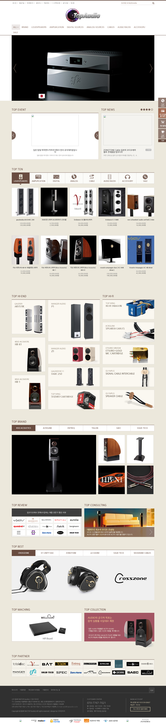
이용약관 (23, 690)
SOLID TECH (118, 553)
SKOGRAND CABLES (142, 553)
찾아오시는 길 (55, 690)
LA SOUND (94, 553)
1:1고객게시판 (55, 3)
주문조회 (46, 3)
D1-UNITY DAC (47, 553)
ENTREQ (71, 428)
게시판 (72, 3)
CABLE (92, 181)
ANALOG (74, 181)
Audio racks (124, 27)
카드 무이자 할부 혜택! (140, 709)
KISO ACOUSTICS (23, 428)
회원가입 (21, 3)
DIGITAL (56, 181)
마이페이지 (30, 3)
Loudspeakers (38, 27)
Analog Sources (95, 27)
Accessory (139, 27)
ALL (16, 27)
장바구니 (38, 3)
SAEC (118, 428)
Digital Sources (75, 27)
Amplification (57, 27)
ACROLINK (47, 428)
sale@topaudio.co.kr (70, 707)
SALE (145, 181)
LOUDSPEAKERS (20, 181)
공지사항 (65, 3)
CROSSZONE (23, 553)
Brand (25, 27)
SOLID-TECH (142, 428)
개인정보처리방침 (34, 690)
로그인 (14, 3)
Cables (111, 27)
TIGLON (95, 428)
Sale (15, 32)
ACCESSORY (127, 181)
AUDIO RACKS (110, 181)
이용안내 (45, 690)
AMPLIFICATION (38, 181)
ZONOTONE (71, 553)
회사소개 (14, 690)
